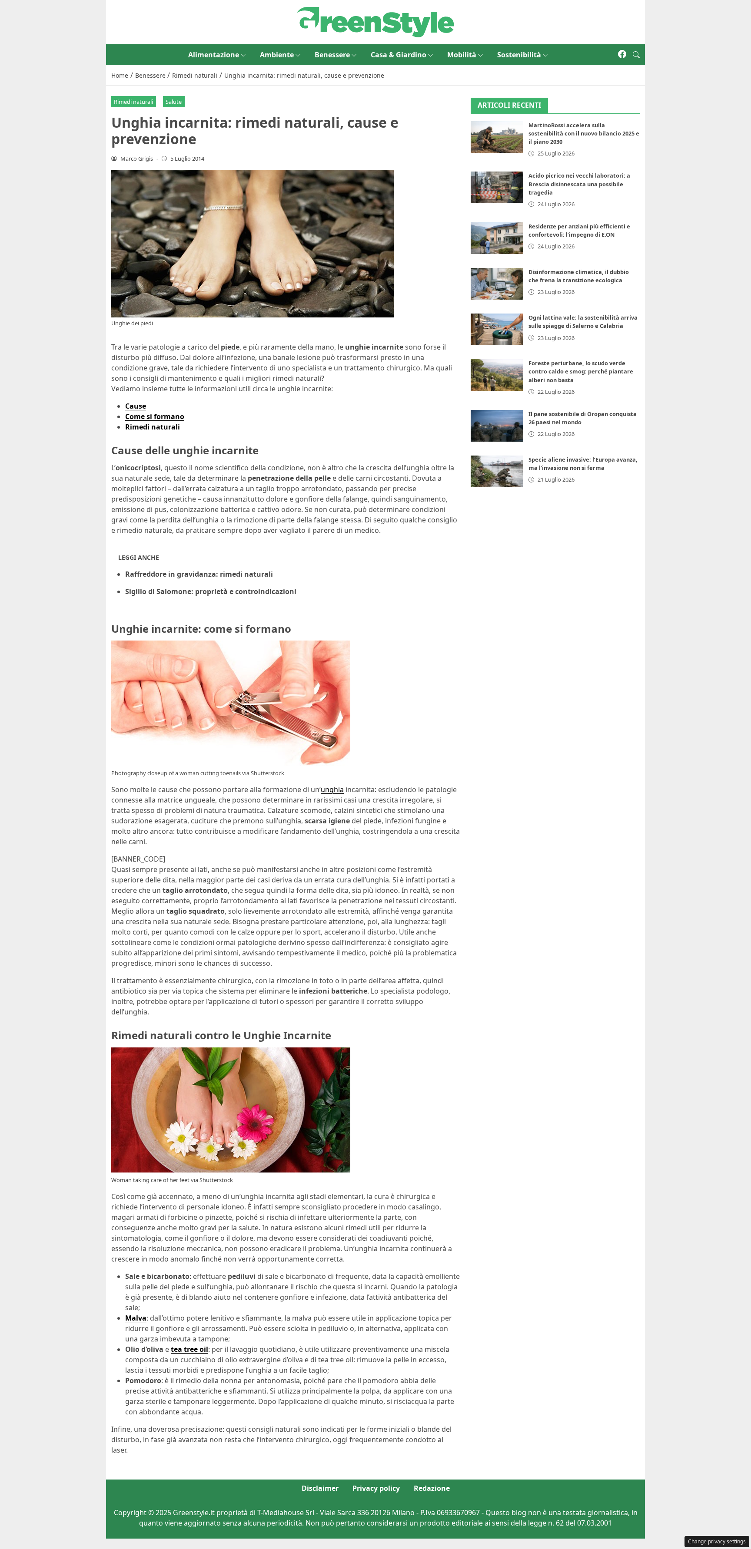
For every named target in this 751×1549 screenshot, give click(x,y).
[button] (636, 55)
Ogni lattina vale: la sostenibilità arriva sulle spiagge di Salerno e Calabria (583, 322)
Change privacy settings (717, 1541)
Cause (135, 406)
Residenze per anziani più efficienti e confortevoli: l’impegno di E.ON (579, 230)
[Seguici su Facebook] (622, 54)
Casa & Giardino (398, 54)
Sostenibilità (519, 54)
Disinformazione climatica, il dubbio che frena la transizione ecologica (578, 276)
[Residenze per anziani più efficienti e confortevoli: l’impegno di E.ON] (497, 238)
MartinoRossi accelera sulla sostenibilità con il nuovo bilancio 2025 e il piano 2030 (583, 133)
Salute (174, 102)
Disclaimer (320, 1488)
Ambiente (277, 54)
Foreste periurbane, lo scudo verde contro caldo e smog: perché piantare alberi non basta (580, 371)
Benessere (332, 54)
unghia (332, 789)
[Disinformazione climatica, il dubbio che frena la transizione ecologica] (497, 284)
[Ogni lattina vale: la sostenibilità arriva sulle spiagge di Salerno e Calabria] (497, 329)
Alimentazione (213, 54)
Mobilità (461, 54)
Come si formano (154, 416)
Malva (135, 1318)
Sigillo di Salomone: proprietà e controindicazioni (210, 591)
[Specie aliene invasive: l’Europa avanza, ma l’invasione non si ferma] (497, 471)
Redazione (432, 1488)
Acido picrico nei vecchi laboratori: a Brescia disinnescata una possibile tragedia (579, 184)
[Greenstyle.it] (375, 21)
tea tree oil (189, 1349)
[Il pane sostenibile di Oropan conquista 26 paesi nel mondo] (497, 426)
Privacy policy (376, 1488)
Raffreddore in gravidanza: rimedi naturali (199, 574)
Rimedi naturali (133, 102)
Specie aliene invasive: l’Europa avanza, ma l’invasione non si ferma (583, 464)
